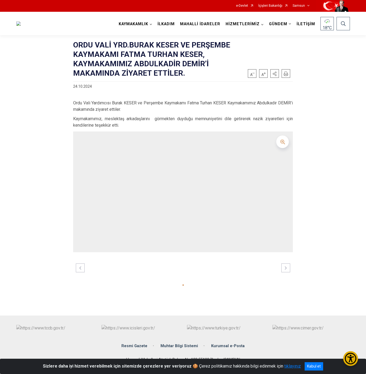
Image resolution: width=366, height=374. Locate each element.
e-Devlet (242, 6)
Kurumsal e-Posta (228, 346)
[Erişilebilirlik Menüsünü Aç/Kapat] (350, 358)
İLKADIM (166, 24)
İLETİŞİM (306, 24)
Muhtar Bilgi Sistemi (179, 346)
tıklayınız (292, 366)
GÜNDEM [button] (278, 24)
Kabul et (314, 366)
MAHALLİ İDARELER (200, 24)
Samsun (299, 6)
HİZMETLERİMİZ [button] (243, 24)
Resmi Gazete (134, 346)
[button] (274, 73)
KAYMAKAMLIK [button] (133, 24)
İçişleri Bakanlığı (270, 6)
